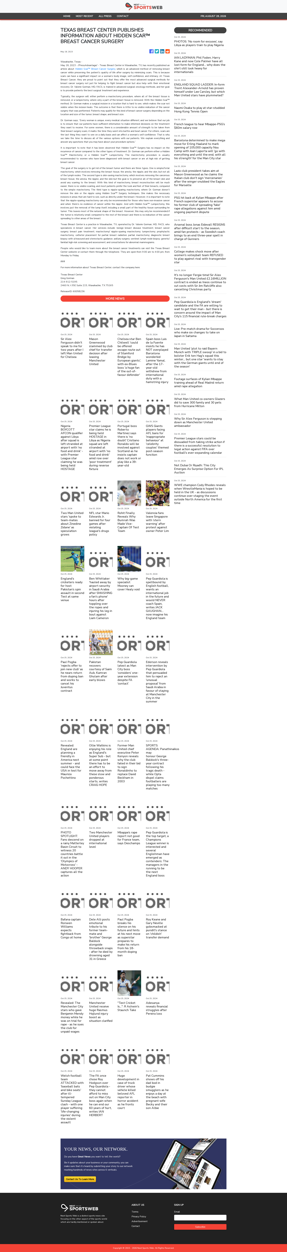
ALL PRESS (105, 16)
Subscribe (200, 1227)
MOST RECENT (84, 16)
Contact (136, 1226)
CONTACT (123, 16)
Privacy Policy (139, 1216)
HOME (66, 16)
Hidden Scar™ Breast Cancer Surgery (95, 69)
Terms (135, 1211)
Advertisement (140, 1221)
